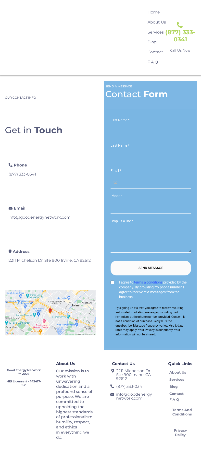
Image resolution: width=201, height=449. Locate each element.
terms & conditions (148, 282)
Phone (117, 196)
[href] (50, 312)
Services (156, 32)
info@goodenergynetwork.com (40, 217)
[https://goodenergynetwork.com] (22, 37)
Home (154, 12)
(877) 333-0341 (22, 174)
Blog (152, 42)
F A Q (153, 62)
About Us (157, 22)
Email (116, 171)
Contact (155, 52)
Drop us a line (122, 221)
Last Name (120, 145)
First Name (120, 120)
